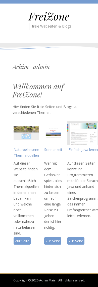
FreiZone (49, 16)
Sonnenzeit (53, 149)
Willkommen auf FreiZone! (38, 90)
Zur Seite (22, 241)
